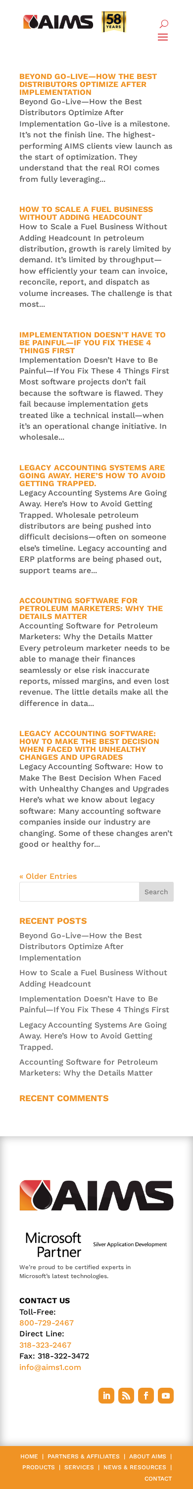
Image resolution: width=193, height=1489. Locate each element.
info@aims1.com (50, 1367)
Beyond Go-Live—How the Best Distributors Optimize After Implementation (88, 84)
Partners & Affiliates (84, 1456)
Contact (158, 1478)
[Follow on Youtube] (166, 1396)
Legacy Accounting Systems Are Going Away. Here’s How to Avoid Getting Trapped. (92, 475)
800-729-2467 (46, 1322)
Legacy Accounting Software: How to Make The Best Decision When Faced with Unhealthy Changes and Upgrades (89, 745)
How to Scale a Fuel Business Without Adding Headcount (86, 213)
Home (29, 1456)
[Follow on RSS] (126, 1396)
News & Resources (134, 1467)
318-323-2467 (45, 1345)
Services (79, 1467)
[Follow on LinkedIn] (106, 1396)
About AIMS (147, 1456)
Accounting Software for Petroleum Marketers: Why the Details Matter (91, 608)
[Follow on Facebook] (146, 1396)
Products (38, 1467)
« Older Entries (48, 876)
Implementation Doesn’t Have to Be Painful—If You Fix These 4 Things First (92, 342)
